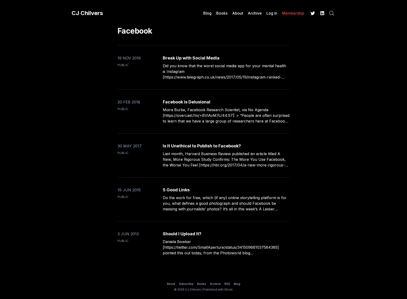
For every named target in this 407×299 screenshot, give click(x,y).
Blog (207, 13)
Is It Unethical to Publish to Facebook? (202, 145)
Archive (255, 13)
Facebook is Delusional (186, 101)
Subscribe (186, 284)
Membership (293, 13)
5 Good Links (176, 189)
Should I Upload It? (182, 233)
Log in (271, 13)
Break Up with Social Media (191, 57)
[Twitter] (313, 13)
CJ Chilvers (87, 13)
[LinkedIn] (322, 13)
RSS (227, 284)
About (237, 13)
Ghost (228, 289)
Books (222, 13)
